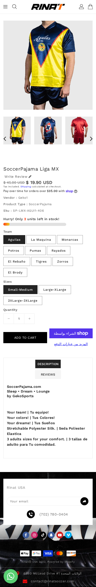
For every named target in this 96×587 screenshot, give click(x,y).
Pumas (35, 250)
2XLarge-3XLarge (23, 300)
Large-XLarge (54, 289)
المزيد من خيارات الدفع (71, 344)
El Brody (15, 272)
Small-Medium (20, 289)
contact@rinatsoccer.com (52, 581)
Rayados (59, 250)
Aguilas (14, 239)
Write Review (15, 177)
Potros (13, 250)
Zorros (62, 261)
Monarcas (70, 239)
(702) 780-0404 (54, 514)
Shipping (26, 186)
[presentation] (4, 139)
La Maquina (41, 239)
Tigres (41, 261)
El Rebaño (16, 261)
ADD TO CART (25, 337)
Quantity (10, 309)
